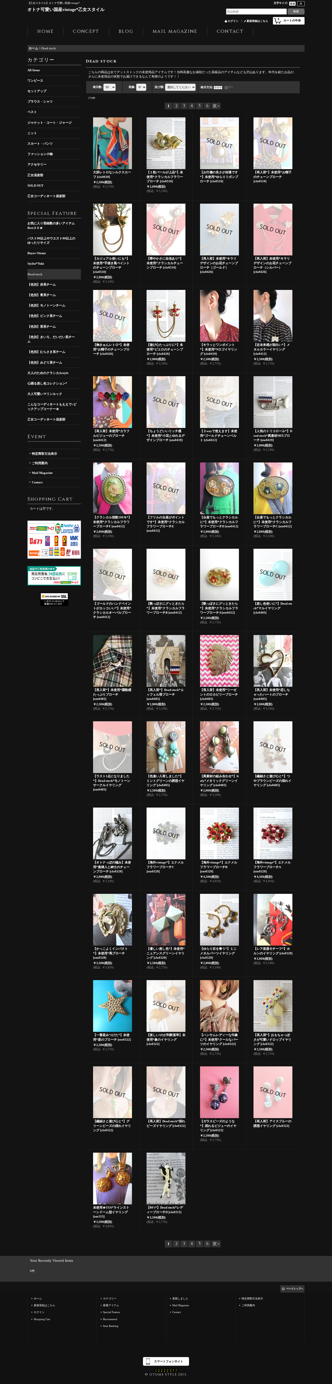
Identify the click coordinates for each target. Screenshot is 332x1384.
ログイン (233, 20)
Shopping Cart (42, 1319)
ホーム (38, 1298)
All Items (33, 70)
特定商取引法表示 (44, 453)
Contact (37, 482)
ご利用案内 (40, 463)
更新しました (180, 1298)
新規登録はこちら (257, 20)
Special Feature (111, 1312)
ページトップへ (294, 1288)
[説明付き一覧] (230, 87)
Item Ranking (110, 1325)
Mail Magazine (42, 473)
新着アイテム (111, 1305)
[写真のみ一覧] (219, 87)
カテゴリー (109, 1298)
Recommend (110, 1319)
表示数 (98, 87)
